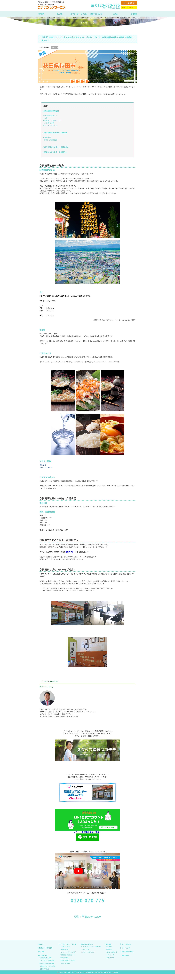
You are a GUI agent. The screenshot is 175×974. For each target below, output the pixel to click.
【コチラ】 (69, 552)
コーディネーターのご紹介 (68, 952)
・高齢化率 (47, 137)
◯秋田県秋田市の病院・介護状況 (55, 132)
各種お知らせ (126, 955)
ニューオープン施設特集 (46, 961)
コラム (115, 14)
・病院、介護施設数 (50, 140)
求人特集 (59, 14)
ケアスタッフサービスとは (78, 14)
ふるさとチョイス (45, 467)
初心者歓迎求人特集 (45, 958)
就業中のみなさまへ (96, 14)
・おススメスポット (50, 125)
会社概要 (134, 14)
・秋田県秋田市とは (50, 115)
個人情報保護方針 (111, 952)
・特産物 (46, 120)
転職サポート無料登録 (45, 948)
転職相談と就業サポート (67, 955)
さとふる (42, 465)
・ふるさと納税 (48, 123)
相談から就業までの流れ (67, 960)
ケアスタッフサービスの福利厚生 (91, 947)
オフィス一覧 (85, 949)
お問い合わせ (110, 958)
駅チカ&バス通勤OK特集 (46, 963)
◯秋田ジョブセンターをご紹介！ (55, 152)
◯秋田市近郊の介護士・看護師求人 (56, 147)
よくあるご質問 (65, 963)
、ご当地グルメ (55, 120)
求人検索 (41, 14)
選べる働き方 (64, 958)
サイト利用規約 (126, 944)
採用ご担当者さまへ (128, 952)
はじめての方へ (65, 947)
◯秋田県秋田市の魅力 (51, 111)
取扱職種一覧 (64, 949)
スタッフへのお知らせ (87, 952)
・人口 (45, 118)
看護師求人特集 (44, 969)
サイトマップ (126, 948)
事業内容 (109, 949)
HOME (41, 944)
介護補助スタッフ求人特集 (47, 966)
